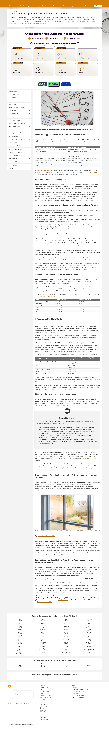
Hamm (42, 640)
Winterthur (20, 678)
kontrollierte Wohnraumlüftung (45, 170)
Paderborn (66, 622)
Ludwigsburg (89, 642)
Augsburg (43, 619)
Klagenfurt (20, 666)
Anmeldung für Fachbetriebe (80, 689)
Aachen (43, 620)
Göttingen (66, 627)
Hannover (20, 633)
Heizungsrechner (13, 165)
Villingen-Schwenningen (89, 649)
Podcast (42, 689)
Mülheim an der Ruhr (42, 645)
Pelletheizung (24, 6)
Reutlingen (66, 643)
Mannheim (19, 646)
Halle (43, 626)
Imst (43, 668)
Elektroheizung (68, 6)
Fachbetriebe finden (14, 120)
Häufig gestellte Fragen (46, 699)
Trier (89, 623)
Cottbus (66, 642)
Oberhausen (43, 629)
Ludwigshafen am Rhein (43, 649)
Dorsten (89, 653)
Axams (89, 663)
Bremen (19, 632)
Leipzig (19, 636)
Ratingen (89, 635)
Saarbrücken (43, 642)
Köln (20, 623)
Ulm (66, 635)
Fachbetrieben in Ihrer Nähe (44, 602)
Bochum (20, 640)
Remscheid (66, 640)
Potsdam (66, 619)
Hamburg (20, 620)
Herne (43, 643)
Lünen (89, 636)
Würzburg (66, 625)
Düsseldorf (19, 629)
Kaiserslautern (89, 627)
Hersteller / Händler (14, 162)
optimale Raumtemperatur (47, 296)
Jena (89, 626)
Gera (66, 653)
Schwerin (89, 632)
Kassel (42, 638)
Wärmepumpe (12, 6)
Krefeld (42, 623)
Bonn (20, 645)
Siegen (66, 649)
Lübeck (42, 632)
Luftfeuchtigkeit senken (15, 155)
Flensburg (89, 643)
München (20, 622)
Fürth (66, 645)
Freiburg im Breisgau (42, 630)
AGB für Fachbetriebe (78, 699)
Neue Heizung (13, 110)
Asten (66, 666)
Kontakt (74, 701)
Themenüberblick (14, 94)
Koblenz (66, 650)
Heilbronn (66, 632)
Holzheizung (43, 714)
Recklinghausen (66, 630)
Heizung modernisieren (15, 117)
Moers (66, 648)
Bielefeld (20, 643)
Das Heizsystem (13, 136)
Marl (89, 638)
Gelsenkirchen (20, 652)
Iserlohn (89, 629)
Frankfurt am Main (20, 625)
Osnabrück (43, 646)
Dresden (20, 639)
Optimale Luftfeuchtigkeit (16, 152)
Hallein (42, 663)
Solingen (43, 648)
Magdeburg (42, 627)
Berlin (20, 619)
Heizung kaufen (13, 114)
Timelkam (66, 668)
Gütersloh (89, 630)
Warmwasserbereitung (15, 139)
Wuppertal (20, 642)
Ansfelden (43, 665)
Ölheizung (79, 6)
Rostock (43, 635)
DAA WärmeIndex (14, 104)
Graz (20, 663)
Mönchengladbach (20, 653)
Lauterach (66, 663)
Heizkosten (12, 130)
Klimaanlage (89, 6)
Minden (89, 648)
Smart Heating (13, 142)
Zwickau (89, 625)
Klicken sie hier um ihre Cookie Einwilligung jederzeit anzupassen (21, 724)
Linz (20, 665)
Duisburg (20, 635)
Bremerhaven (66, 639)
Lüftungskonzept (90, 458)
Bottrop (66, 633)
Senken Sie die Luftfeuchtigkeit (46, 536)
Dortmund (20, 626)
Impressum (75, 703)
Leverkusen (43, 652)
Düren (89, 633)
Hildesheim (89, 619)
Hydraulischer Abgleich (15, 146)
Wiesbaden (19, 650)
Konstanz (89, 652)
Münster (20, 649)
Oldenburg (43, 650)
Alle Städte (72, 616)
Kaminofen (56, 6)
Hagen (42, 633)
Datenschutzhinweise (78, 695)
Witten (89, 622)
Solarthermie (46, 6)
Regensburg (66, 626)
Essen (20, 630)
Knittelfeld (43, 666)
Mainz (43, 639)
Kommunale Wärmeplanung (17, 107)
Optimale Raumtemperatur (16, 149)
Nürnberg (20, 638)
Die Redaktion (44, 687)
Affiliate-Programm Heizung (79, 691)
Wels (20, 668)
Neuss (43, 653)
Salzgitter (66, 646)
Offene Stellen (75, 693)
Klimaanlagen (44, 719)
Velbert (89, 640)
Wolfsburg (66, 629)
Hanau (89, 639)
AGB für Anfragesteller (78, 697)
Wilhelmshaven (89, 645)
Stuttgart (20, 627)
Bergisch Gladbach (66, 652)
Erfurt (43, 636)
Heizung (98, 6)
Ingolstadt (66, 636)
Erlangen (89, 620)
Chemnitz (43, 622)
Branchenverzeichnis (46, 697)
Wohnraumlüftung (14, 158)
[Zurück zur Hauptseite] (22, 686)
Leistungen (75, 687)
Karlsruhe (20, 648)
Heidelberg (66, 620)
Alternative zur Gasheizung (16, 101)
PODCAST (12, 168)
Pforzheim (66, 638)
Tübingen (89, 646)
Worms (89, 650)
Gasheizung (35, 6)
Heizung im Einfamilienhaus (17, 133)
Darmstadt (66, 623)
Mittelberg (89, 665)
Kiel (43, 625)
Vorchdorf (66, 665)
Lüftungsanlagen (93, 172)
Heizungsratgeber (14, 97)
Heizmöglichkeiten (63, 600)
